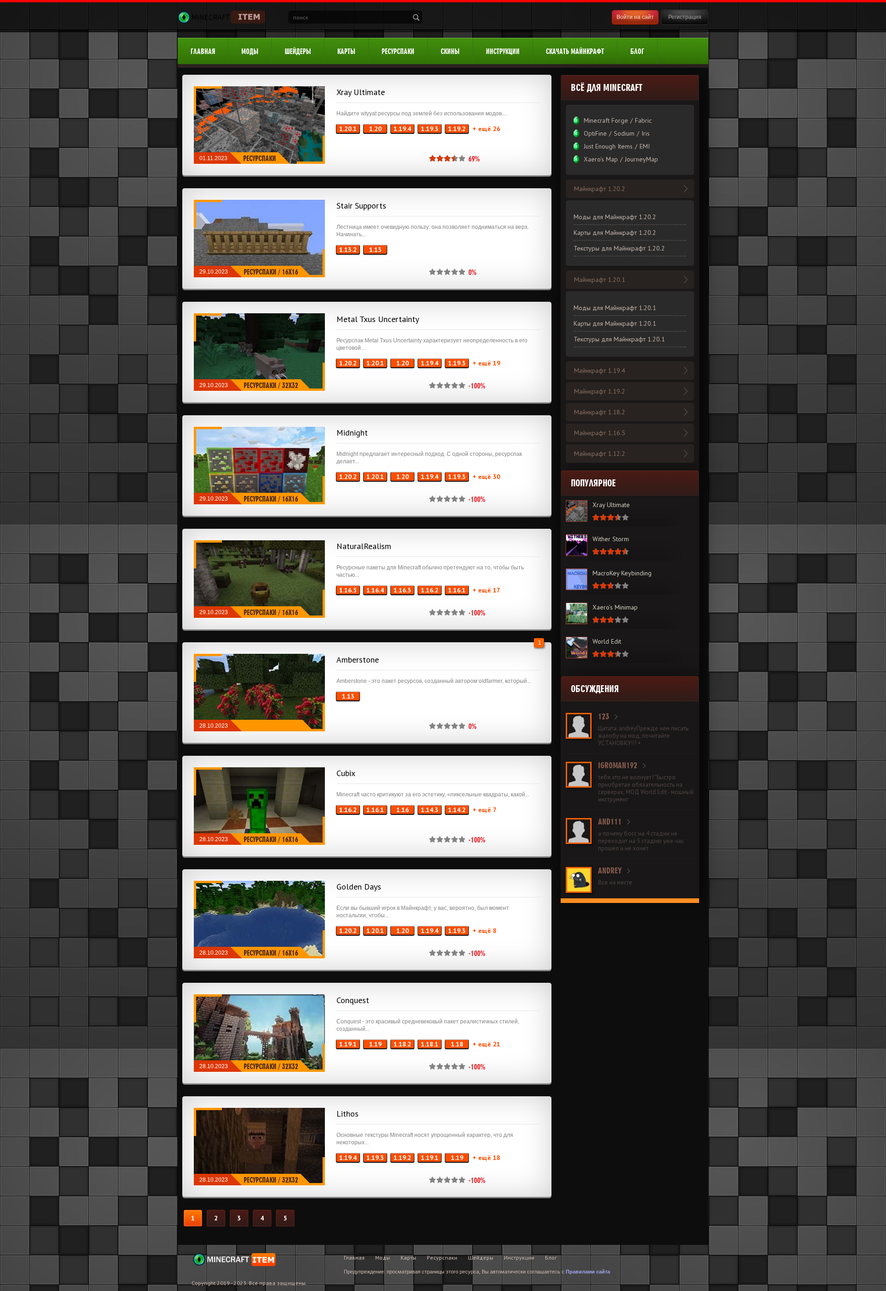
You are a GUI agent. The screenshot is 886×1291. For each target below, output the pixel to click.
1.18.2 (402, 1044)
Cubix (345, 773)
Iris (645, 133)
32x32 (290, 385)
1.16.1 (457, 590)
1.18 (457, 1044)
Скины (450, 51)
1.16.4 (375, 590)
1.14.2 (457, 810)
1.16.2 (429, 590)
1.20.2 (348, 363)
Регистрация (684, 17)
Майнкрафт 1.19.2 (599, 391)
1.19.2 (457, 129)
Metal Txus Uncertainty (377, 319)
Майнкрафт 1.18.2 (599, 412)
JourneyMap (641, 159)
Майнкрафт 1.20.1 (599, 279)
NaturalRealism (363, 546)
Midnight (352, 432)
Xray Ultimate (360, 92)
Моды (249, 51)
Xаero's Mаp (601, 159)
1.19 (375, 1044)
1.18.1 (429, 1044)
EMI (645, 146)
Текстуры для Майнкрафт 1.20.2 (619, 248)
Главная (203, 51)
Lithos (347, 1113)
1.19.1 (348, 1044)
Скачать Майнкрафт (575, 51)
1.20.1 (348, 129)
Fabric (643, 120)
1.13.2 (348, 249)
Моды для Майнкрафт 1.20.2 (615, 217)
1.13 (375, 249)
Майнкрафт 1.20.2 (599, 189)
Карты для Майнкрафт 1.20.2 (615, 232)
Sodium (624, 133)
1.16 (402, 810)
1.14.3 (429, 810)
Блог (637, 51)
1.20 (375, 129)
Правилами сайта (588, 1271)
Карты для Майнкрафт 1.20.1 (615, 323)
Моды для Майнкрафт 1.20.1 (615, 308)
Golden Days (358, 886)
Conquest (352, 1000)
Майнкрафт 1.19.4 (599, 370)
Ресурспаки (398, 51)
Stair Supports (361, 205)
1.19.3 (429, 129)
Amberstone (357, 659)
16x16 (290, 272)
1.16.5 (348, 590)
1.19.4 (402, 129)
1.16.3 (402, 590)
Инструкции (503, 51)
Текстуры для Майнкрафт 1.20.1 (619, 339)
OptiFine (595, 133)
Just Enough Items (608, 146)
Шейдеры (298, 51)
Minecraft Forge (606, 120)
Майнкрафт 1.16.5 (599, 433)
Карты (346, 51)
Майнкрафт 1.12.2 (599, 453)
